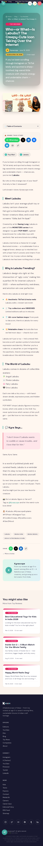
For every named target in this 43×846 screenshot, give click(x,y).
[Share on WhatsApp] (11, 548)
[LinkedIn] (37, 822)
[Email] (12, 145)
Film (4, 733)
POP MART (23, 231)
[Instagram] (5, 822)
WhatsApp (13, 140)
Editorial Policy (8, 807)
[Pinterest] (24, 822)
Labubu (25, 155)
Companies (7, 743)
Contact (6, 794)
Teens (5, 788)
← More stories (8, 554)
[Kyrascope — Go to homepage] (21, 3)
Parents (5, 791)
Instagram (6, 757)
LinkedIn (6, 773)
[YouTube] (18, 822)
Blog (4, 736)
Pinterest (6, 767)
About (5, 746)
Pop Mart (10, 155)
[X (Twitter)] (11, 822)
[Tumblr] (31, 822)
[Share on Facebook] (34, 140)
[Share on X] (23, 140)
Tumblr (5, 770)
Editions (6, 727)
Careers (6, 801)
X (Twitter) (7, 760)
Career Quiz (7, 804)
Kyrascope (14, 50)
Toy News (6, 740)
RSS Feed (6, 810)
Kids (4, 785)
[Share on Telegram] (7, 145)
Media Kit (6, 797)
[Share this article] (4, 832)
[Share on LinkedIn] (28, 140)
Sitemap (6, 813)
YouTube (6, 730)
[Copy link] (18, 145)
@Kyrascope (14, 502)
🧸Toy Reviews (14, 24)
